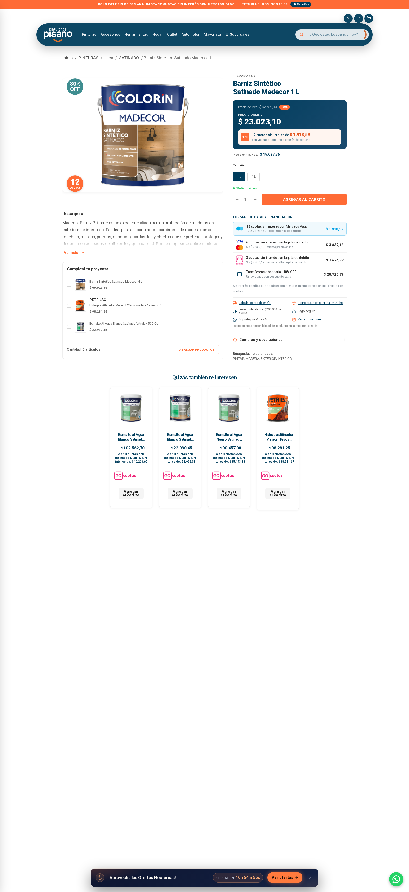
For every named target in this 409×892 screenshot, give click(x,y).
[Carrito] (368, 18)
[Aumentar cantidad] (255, 199)
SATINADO (129, 57)
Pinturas (89, 34)
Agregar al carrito (304, 199)
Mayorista (212, 34)
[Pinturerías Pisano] (58, 34)
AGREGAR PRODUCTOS (196, 349)
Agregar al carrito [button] (131, 493)
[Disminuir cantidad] (237, 199)
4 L (253, 177)
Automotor (191, 34)
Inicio (67, 57)
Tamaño (239, 165)
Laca (108, 57)
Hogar (157, 34)
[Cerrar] (310, 877)
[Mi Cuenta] (358, 18)
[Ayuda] (348, 18)
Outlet (172, 34)
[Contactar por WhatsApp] (396, 879)
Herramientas (136, 34)
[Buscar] (361, 34)
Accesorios (110, 34)
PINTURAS (88, 57)
